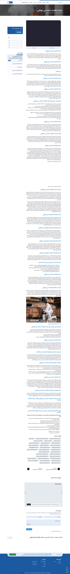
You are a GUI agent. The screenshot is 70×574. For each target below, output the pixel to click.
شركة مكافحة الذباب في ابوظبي (33, 445)
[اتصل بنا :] (67, 569)
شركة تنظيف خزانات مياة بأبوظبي (53, 431)
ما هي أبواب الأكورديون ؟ (17, 56)
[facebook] (20, 567)
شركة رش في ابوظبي (56, 440)
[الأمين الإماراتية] (60, 2)
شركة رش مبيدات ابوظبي (47, 440)
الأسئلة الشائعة (43, 561)
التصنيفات (44, 566)
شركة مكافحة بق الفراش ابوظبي (55, 458)
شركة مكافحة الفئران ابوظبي (55, 447)
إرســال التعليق (30, 529)
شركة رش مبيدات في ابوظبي (38, 440)
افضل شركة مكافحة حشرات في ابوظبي (41, 438)
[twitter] (17, 567)
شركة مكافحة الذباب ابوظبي (44, 445)
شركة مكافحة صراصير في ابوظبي (44, 462)
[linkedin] (9, 567)
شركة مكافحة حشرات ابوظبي (55, 460)
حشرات (39, 53)
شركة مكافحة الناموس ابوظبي (55, 451)
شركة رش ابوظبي (31, 438)
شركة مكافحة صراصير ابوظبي (55, 462)
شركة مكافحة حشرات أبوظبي (31, 458)
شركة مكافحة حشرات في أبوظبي (44, 460)
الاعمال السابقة (34, 561)
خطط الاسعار (35, 564)
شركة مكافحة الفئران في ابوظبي (44, 447)
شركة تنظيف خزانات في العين (17, 73)
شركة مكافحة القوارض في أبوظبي (44, 449)
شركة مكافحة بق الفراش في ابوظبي (43, 458)
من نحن (55, 561)
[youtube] (12, 567)
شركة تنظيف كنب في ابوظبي (54, 432)
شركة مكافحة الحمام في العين (17, 63)
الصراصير (36, 64)
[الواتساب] (67, 572)
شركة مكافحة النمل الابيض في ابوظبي (41, 456)
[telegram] (15, 567)
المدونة (60, 561)
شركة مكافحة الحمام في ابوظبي (54, 445)
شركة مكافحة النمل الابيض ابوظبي (54, 456)
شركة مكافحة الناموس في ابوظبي (43, 451)
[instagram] (15, 569)
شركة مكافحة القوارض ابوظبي (55, 449)
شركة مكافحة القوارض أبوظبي (33, 447)
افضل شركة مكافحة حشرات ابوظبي (54, 438)
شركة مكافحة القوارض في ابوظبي (32, 449)
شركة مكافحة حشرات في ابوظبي (32, 460)
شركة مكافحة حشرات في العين (17, 70)
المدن (45, 564)
